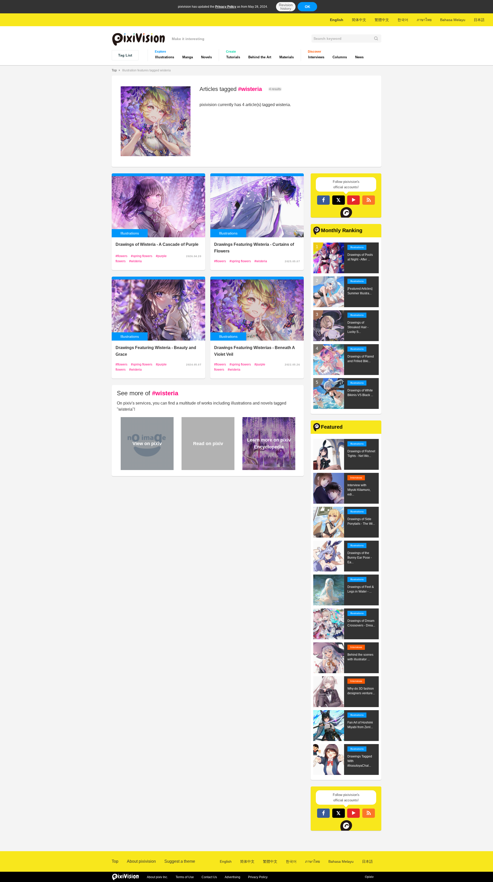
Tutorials (233, 57)
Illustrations (164, 57)
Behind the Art (259, 57)
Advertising (232, 877)
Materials (286, 57)
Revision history (286, 7)
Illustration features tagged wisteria (146, 70)
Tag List (125, 55)
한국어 (402, 20)
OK (307, 7)
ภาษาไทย (424, 20)
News (359, 57)
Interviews (316, 57)
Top (114, 70)
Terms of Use (185, 877)
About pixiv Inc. (157, 877)
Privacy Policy (225, 6)
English (336, 20)
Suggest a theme (179, 861)
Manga (187, 57)
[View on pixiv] (146, 468)
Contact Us (209, 877)
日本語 (479, 20)
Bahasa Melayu (452, 20)
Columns (340, 57)
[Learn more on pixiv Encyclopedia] (268, 468)
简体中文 (359, 20)
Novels (206, 57)
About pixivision (141, 861)
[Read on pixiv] (207, 468)
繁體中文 (382, 20)
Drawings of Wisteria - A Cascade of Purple (157, 244)
